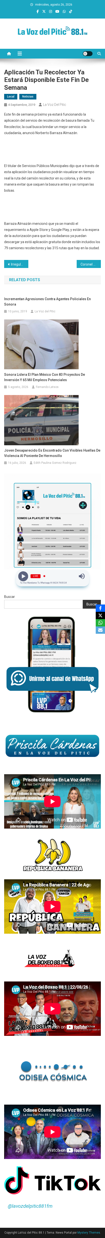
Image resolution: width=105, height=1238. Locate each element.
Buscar (9, 597)
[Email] (100, 630)
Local (10, 96)
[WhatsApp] (100, 622)
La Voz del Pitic (54, 105)
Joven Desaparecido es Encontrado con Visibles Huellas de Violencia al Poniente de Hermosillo (52, 453)
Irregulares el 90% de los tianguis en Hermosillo (19, 264)
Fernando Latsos (47, 387)
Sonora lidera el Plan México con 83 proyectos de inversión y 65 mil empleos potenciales (44, 377)
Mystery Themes (88, 1232)
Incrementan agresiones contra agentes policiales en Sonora (47, 301)
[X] (100, 615)
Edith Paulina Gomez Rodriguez (55, 463)
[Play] (23, 576)
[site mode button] (88, 53)
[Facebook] (100, 608)
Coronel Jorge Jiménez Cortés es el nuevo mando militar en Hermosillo (91, 264)
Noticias (27, 96)
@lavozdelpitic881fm (30, 1206)
